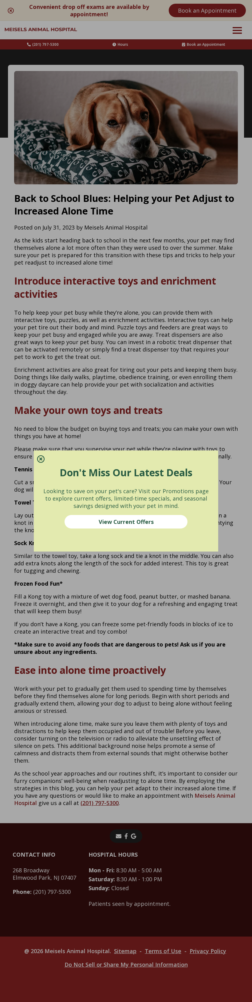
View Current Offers (126, 521)
